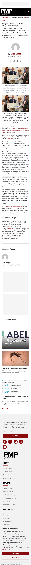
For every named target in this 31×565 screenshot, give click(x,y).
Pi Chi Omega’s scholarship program (12, 206)
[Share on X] (14, 61)
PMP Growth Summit (10, 498)
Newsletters (7, 515)
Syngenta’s (10, 138)
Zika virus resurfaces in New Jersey (15, 368)
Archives (6, 525)
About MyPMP (7, 468)
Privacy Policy (3, 564)
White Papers (7, 521)
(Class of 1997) (10, 228)
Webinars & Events (9, 505)
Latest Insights (7, 488)
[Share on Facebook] (11, 61)
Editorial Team (7, 472)
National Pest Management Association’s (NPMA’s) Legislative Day (15, 130)
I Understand (15, 553)
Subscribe (15, 435)
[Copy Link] (20, 61)
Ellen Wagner (17, 54)
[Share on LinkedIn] (17, 61)
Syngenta (4, 126)
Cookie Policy (6, 549)
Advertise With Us (9, 478)
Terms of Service (11, 564)
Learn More (15, 557)
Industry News (8, 492)
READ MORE (5, 376)
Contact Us (6, 475)
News (3, 20)
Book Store (6, 501)
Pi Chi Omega (12, 128)
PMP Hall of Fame (9, 495)
